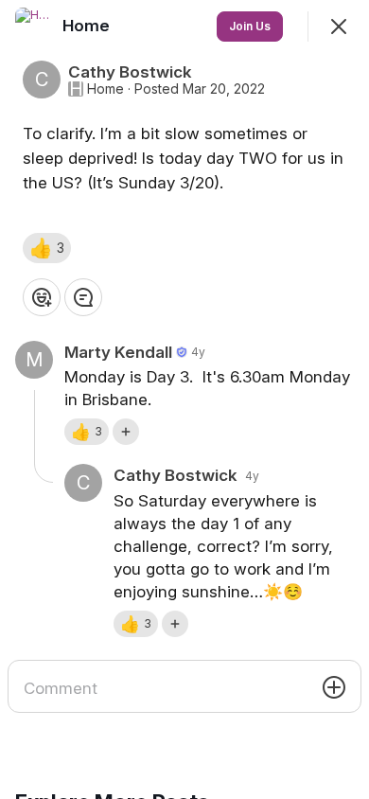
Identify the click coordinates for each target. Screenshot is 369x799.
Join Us (250, 26)
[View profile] (34, 26)
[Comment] (83, 297)
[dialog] (184, 399)
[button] (47, 248)
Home (105, 89)
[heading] (88, 25)
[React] (42, 297)
